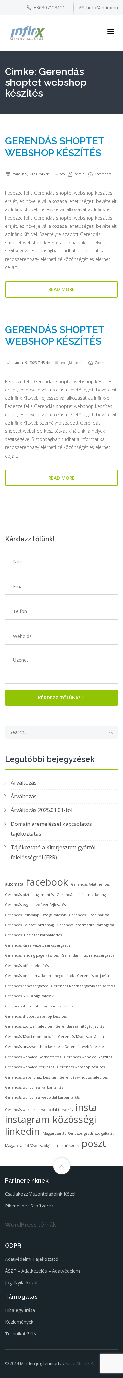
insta (86, 1107)
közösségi (74, 1119)
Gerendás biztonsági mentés (29, 894)
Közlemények (19, 1322)
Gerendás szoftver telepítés (28, 1026)
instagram (27, 1119)
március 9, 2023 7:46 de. (31, 174)
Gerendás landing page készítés (32, 955)
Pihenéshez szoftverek (29, 1206)
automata (14, 884)
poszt (94, 1143)
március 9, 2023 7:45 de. (31, 362)
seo (62, 174)
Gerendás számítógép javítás (79, 1026)
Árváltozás (24, 782)
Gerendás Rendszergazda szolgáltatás (83, 986)
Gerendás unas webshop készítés (33, 1046)
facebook (47, 882)
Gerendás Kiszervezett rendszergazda (38, 945)
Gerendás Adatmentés (90, 884)
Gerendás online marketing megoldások (39, 975)
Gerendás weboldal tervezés (29, 1067)
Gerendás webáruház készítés (30, 1077)
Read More (61, 289)
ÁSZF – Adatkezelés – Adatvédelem (42, 1271)
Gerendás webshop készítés (81, 1067)
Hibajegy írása (20, 1310)
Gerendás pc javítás (93, 975)
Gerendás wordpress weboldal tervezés (39, 1109)
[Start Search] (111, 732)
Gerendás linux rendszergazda (88, 955)
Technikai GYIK (20, 1334)
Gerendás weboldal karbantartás (33, 1057)
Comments (102, 174)
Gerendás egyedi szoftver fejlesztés (35, 904)
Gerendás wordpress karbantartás (34, 1087)
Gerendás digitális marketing (81, 894)
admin (79, 174)
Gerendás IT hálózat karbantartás (33, 935)
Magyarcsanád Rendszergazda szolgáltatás (78, 1133)
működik (70, 1145)
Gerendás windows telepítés (83, 1077)
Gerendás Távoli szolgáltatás (81, 1036)
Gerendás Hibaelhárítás (89, 915)
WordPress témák (30, 1224)
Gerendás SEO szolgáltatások (29, 996)
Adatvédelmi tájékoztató (31, 1259)
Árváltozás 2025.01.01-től (41, 810)
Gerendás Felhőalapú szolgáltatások (35, 915)
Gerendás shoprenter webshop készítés (39, 1006)
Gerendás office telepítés (27, 965)
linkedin (22, 1131)
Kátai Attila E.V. (79, 1363)
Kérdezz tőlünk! (59, 698)
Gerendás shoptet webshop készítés (54, 146)
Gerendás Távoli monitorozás (30, 1036)
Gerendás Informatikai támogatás (85, 925)
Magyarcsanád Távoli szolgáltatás (32, 1145)
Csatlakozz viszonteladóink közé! (40, 1194)
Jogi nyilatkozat (21, 1282)
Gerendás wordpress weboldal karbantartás (42, 1097)
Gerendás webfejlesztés (84, 1046)
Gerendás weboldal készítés (88, 1057)
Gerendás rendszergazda (26, 986)
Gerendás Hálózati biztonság (29, 925)
